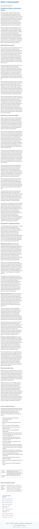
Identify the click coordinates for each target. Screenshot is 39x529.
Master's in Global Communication (7, 500)
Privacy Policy (21, 523)
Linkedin (23, 525)
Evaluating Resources (28, 523)
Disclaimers (16, 523)
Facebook (19, 525)
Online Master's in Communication (7, 517)
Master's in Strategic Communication (7, 513)
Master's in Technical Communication (7, 515)
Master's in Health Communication (7, 502)
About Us (7, 523)
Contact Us (12, 523)
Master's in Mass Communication (7, 504)
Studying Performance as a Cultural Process (14, 485)
